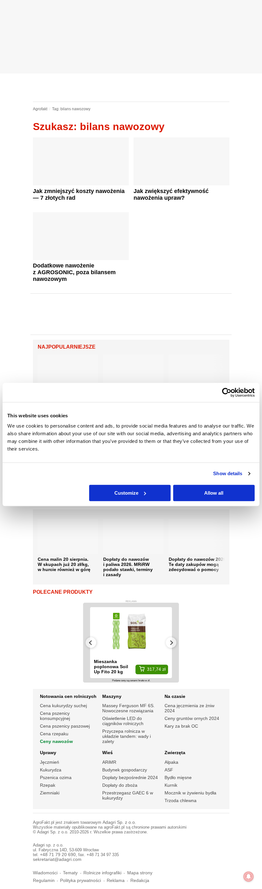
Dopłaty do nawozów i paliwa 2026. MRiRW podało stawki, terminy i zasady (128, 567)
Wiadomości (45, 872)
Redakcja (139, 880)
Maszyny (111, 696)
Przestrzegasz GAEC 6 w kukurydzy (127, 795)
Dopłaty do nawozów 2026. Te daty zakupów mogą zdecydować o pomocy (198, 564)
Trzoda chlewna (180, 800)
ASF (169, 769)
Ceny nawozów (56, 741)
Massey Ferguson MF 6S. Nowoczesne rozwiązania (128, 708)
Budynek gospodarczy (124, 769)
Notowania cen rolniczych (68, 696)
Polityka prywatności (80, 880)
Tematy (70, 872)
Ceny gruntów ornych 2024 (192, 718)
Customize (126, 493)
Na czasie (175, 696)
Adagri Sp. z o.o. (119, 822)
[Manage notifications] (248, 876)
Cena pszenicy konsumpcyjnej (55, 716)
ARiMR (109, 762)
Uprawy (48, 752)
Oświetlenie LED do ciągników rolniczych (122, 721)
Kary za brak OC (181, 726)
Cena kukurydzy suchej (63, 705)
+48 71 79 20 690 (58, 854)
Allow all (213, 493)
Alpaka (171, 762)
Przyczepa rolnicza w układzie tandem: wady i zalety (126, 736)
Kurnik (171, 785)
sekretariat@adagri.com (57, 859)
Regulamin (44, 880)
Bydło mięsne (178, 777)
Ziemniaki (49, 792)
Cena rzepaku (54, 733)
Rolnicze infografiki (102, 872)
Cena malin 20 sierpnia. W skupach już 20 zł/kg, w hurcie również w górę (64, 564)
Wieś (107, 752)
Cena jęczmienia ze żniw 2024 (189, 708)
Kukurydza (50, 769)
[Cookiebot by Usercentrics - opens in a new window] (227, 392)
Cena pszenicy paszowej (65, 726)
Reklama (116, 880)
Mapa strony (139, 872)
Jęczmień (49, 762)
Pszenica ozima (56, 777)
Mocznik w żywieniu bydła (190, 792)
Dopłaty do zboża (119, 785)
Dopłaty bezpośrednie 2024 (130, 777)
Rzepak (47, 785)
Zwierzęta (175, 752)
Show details (227, 473)
